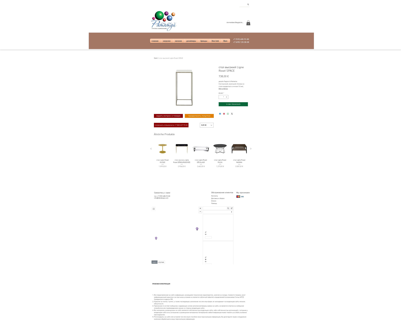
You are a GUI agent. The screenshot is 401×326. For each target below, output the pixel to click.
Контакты (214, 196)
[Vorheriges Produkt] (151, 148)
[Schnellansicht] (162, 148)
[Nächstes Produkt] (251, 148)
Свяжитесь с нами (162, 193)
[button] (248, 22)
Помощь (214, 203)
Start (155, 58)
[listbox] (207, 125)
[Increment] (226, 97)
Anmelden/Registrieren (235, 22)
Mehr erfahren (223, 89)
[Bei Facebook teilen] (220, 114)
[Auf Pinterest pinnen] (224, 114)
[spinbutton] (223, 97)
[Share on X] (232, 114)
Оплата (214, 201)
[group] (201, 154)
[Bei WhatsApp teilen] (228, 114)
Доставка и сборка (218, 198)
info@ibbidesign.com (161, 198)
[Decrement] (220, 97)
